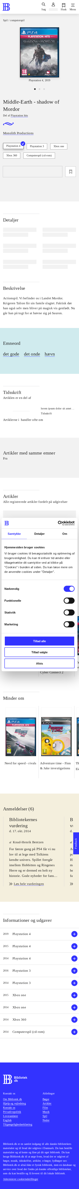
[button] (39, 934)
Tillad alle (39, 641)
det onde (32, 353)
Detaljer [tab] (39, 533)
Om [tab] (64, 533)
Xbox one (58, 146)
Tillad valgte (39, 652)
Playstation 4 (13, 145)
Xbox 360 (11, 155)
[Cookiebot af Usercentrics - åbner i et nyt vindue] (58, 523)
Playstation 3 (37, 146)
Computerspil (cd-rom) (39, 155)
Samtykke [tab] (14, 533)
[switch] (69, 600)
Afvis (39, 663)
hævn (50, 353)
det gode (11, 353)
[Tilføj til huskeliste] (70, 171)
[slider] (39, 55)
